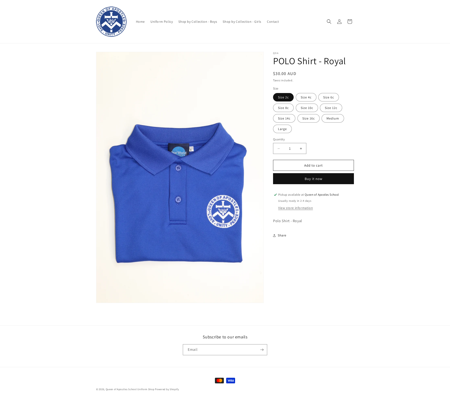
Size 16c (308, 118)
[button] (329, 21)
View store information (295, 208)
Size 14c (284, 118)
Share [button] (282, 235)
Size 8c (283, 108)
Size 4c (306, 97)
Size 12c (331, 108)
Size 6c (328, 97)
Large (282, 129)
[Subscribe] (262, 349)
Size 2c (283, 97)
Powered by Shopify (167, 389)
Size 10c (307, 108)
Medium (332, 118)
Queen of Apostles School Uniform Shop (130, 389)
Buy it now (313, 178)
